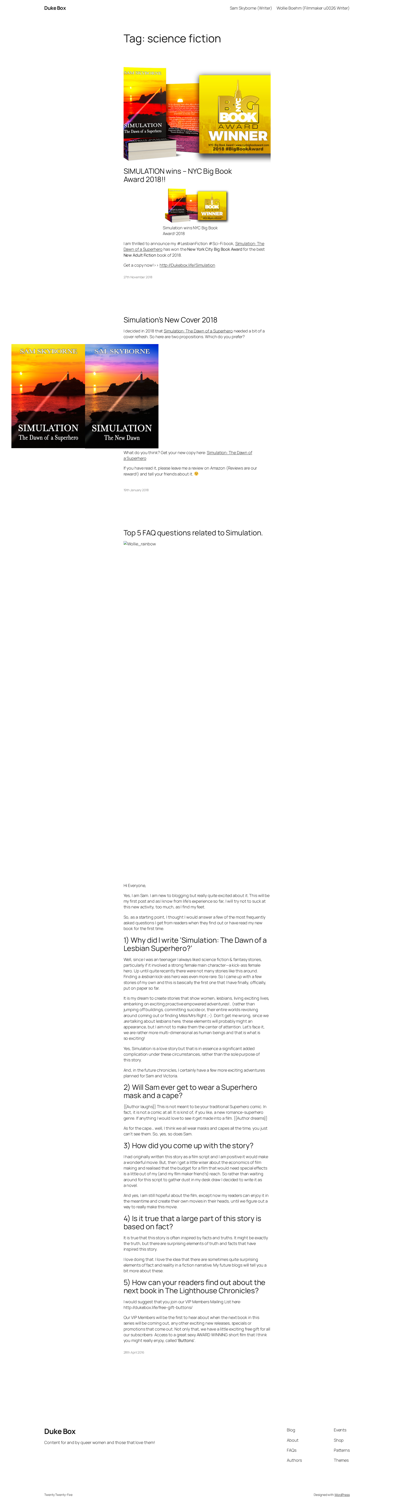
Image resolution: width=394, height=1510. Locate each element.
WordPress (342, 1494)
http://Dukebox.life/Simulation (187, 265)
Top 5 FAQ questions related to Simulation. (193, 533)
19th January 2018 (136, 490)
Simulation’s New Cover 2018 (171, 320)
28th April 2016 (134, 1352)
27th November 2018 (138, 277)
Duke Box (55, 8)
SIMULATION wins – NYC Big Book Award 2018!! (178, 175)
